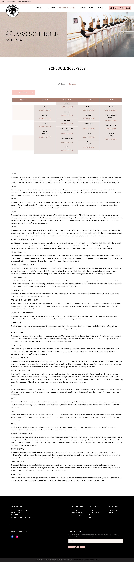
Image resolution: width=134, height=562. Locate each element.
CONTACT (102, 8)
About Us (92, 510)
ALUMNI (91, 8)
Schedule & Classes (77, 513)
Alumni (91, 517)
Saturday (72, 84)
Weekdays (61, 84)
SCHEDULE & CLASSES (67, 8)
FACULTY (82, 8)
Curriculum (74, 510)
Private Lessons (94, 513)
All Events (23, 92)
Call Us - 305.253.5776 (120, 8)
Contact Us (111, 513)
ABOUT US (38, 8)
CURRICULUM (50, 8)
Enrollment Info (112, 510)
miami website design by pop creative (86, 560)
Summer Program (76, 515)
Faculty (91, 515)
